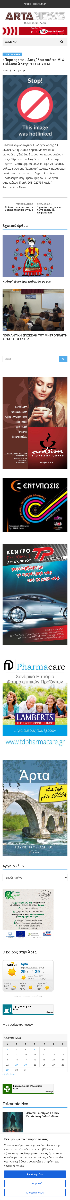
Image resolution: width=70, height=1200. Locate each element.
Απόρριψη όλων (35, 1192)
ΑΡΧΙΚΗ (27, 4)
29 (7, 1069)
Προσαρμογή (35, 1183)
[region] (35, 1166)
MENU (12, 42)
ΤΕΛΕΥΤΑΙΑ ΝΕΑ (12, 54)
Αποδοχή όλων (35, 1174)
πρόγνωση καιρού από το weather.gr (28, 996)
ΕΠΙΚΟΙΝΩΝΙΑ (39, 4)
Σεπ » (12, 1074)
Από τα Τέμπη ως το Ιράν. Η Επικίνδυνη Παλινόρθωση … (44, 1114)
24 (25, 1064)
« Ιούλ (6, 1074)
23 (16, 1064)
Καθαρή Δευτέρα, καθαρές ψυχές (27, 281)
